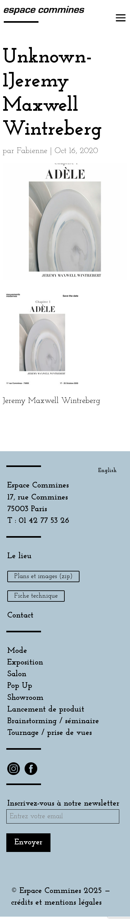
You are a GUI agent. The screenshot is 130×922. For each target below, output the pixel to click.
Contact (20, 615)
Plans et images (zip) (43, 576)
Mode (17, 651)
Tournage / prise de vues (49, 733)
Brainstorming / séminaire (53, 721)
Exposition (25, 662)
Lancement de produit (45, 709)
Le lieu (19, 556)
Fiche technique (36, 596)
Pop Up (19, 686)
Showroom (25, 698)
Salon (17, 674)
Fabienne (32, 151)
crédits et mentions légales (56, 903)
